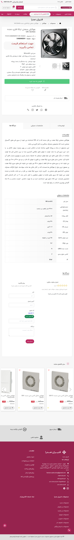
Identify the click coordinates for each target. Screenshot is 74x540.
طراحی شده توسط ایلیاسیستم (18, 536)
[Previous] (70, 389)
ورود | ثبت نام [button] (6, 7)
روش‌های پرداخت (29, 469)
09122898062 (62, 476)
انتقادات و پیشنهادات (28, 461)
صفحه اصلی (68, 2)
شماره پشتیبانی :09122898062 (13, 2)
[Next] (40, 66)
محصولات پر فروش (63, 507)
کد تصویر (31, 310)
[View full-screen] (68, 30)
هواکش (44, 23)
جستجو (20, 7)
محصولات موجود (64, 515)
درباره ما (17, 14)
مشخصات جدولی (37, 126)
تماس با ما (60, 2)
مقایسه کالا (45, 88)
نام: (33, 292)
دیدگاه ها (12, 126)
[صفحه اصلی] (65, 8)
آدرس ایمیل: (31, 301)
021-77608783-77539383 (57, 482)
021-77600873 (61, 485)
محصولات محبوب (63, 519)
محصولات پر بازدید (63, 511)
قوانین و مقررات (29, 465)
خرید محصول (43, 408)
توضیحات (61, 126)
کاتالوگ (9, 14)
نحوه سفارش (30, 457)
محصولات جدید (64, 503)
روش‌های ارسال (29, 473)
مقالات (25, 14)
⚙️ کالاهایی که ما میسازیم (41, 14)
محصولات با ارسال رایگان (61, 527)
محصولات (58, 14)
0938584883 (61, 479)
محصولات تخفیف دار (62, 523)
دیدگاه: (32, 326)
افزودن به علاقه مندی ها (32, 88)
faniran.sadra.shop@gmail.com (56, 473)
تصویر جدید (29, 316)
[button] (5, 525)
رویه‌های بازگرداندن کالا (27, 477)
